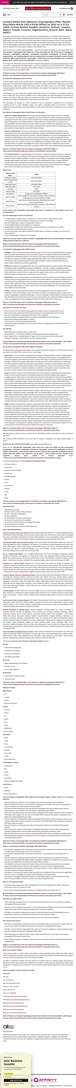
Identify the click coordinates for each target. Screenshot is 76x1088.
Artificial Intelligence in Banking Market (16, 609)
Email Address (9, 1074)
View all (72, 2)
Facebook (25, 970)
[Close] (29, 1055)
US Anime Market (8, 590)
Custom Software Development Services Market (18, 631)
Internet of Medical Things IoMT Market (15, 533)
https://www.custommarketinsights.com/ (17, 999)
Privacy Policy (68, 1086)
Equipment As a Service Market (13, 563)
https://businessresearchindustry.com (16, 1006)
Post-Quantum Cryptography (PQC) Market (18, 350)
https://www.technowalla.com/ (15, 1009)
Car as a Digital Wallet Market (13, 554)
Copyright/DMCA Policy (55, 1086)
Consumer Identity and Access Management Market (19, 575)
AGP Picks (4, 2)
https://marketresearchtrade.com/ (16, 1012)
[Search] (60, 14)
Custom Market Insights (10, 953)
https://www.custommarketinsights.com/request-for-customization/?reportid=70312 (29, 151)
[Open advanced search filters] (64, 14)
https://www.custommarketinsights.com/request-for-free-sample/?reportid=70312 (30, 75)
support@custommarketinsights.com (41, 444)
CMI (4, 960)
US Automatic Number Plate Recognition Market (18, 542)
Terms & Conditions (41, 1086)
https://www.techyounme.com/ (15, 1003)
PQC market (27, 258)
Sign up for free (16, 1080)
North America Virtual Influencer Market (15, 600)
